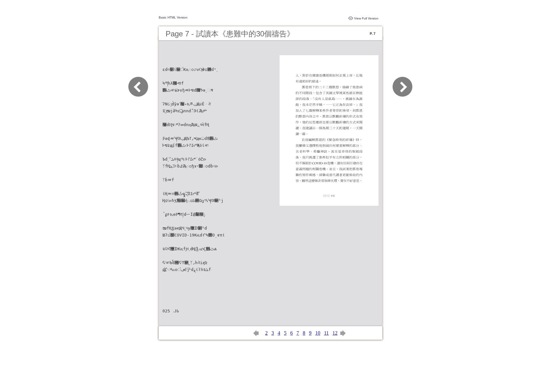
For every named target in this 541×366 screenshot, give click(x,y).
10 (317, 333)
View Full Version (366, 18)
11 (326, 333)
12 (334, 333)
